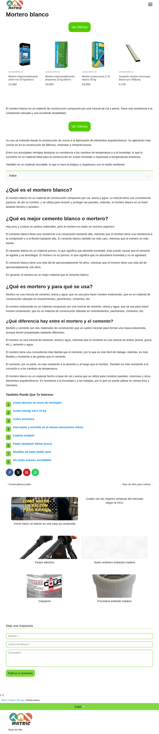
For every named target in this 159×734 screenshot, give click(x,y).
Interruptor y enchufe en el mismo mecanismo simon (48, 427)
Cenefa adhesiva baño (19, 484)
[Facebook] (9, 472)
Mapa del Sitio (15, 729)
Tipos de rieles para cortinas (136, 484)
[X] (18, 472)
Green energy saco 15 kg (29, 410)
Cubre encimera (23, 419)
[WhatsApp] (35, 472)
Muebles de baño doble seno (32, 451)
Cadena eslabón (23, 435)
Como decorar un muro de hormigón (37, 402)
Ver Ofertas (80, 27)
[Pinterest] (26, 472)
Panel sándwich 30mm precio (32, 443)
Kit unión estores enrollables (32, 460)
